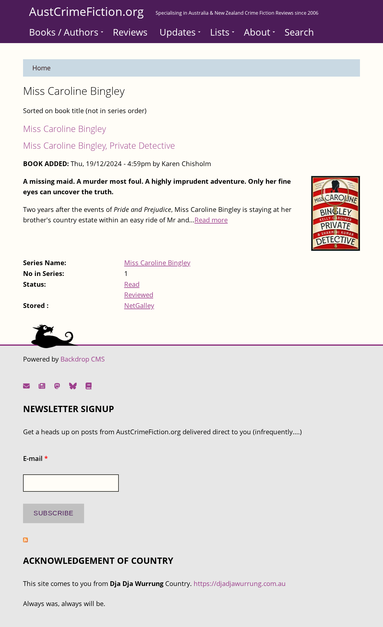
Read (131, 284)
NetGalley (139, 305)
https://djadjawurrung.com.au (240, 583)
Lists (220, 32)
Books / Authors (63, 32)
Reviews (130, 32)
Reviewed (138, 294)
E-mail (35, 458)
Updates (177, 32)
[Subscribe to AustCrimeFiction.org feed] (25, 539)
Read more (211, 219)
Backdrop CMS (82, 359)
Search (299, 32)
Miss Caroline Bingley (64, 128)
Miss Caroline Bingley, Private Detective (99, 145)
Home (41, 67)
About (257, 32)
